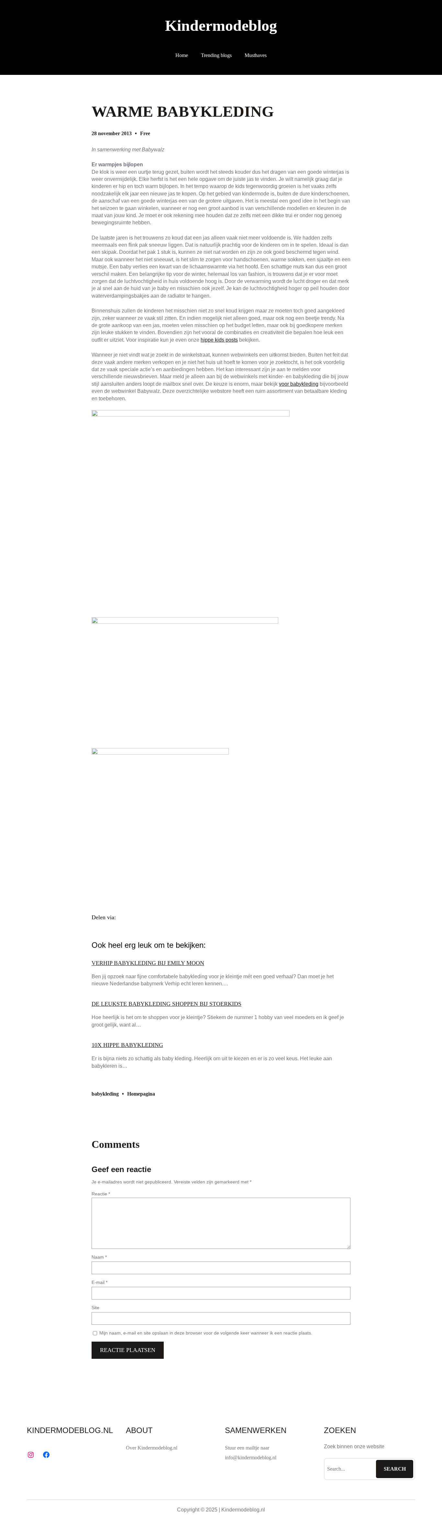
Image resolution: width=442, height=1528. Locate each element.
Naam (99, 1257)
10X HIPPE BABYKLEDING (127, 1045)
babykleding (105, 1094)
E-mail (99, 1282)
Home (181, 55)
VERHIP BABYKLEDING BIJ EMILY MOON (148, 963)
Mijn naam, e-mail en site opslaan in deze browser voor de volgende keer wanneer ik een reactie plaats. (205, 1332)
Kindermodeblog (221, 25)
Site (95, 1307)
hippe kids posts (219, 340)
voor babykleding (298, 384)
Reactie (101, 1193)
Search (395, 1469)
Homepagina (141, 1094)
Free (145, 133)
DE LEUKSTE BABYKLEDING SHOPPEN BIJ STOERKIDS (166, 1004)
